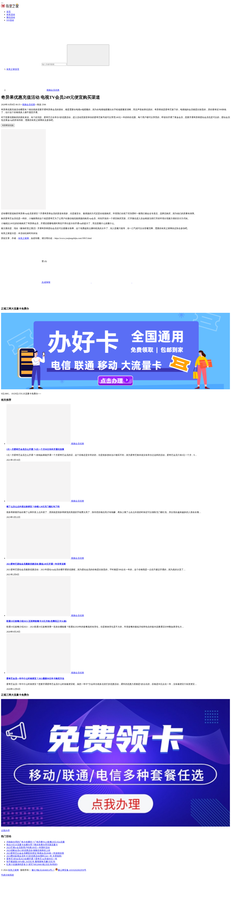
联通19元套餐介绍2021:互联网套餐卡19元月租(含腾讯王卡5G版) (36, 621)
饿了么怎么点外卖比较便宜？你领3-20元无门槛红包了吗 (32, 506)
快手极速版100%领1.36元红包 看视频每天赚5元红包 (30, 861)
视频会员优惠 (28, 104)
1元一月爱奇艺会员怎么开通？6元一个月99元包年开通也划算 (35, 449)
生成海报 (45, 282)
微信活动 (10, 17)
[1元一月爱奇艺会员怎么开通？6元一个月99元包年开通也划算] (38, 443)
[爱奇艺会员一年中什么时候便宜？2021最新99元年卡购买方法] (38, 673)
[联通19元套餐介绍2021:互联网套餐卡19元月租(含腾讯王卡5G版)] (38, 615)
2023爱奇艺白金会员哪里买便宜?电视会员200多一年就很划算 (35, 853)
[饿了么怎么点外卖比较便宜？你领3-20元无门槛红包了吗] (38, 501)
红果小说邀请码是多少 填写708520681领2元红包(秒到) (31, 864)
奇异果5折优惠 (8, 125)
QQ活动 (10, 20)
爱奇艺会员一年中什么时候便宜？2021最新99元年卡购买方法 (35, 678)
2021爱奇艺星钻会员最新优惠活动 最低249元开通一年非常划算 (36, 564)
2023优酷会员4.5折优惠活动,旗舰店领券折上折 (28, 850)
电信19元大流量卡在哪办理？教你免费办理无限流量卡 (32, 845)
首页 (8, 12)
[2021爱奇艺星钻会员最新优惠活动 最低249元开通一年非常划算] (38, 558)
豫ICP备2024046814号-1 (43, 870)
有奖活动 (10, 14)
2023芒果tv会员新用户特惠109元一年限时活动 (28, 847)
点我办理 (5, 830)
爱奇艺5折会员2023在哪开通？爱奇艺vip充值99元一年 (31, 859)
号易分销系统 (7, 875)
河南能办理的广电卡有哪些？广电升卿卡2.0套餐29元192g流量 (35, 842)
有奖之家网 (23, 238)
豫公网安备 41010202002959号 (72, 870)
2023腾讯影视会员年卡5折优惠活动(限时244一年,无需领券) (34, 856)
